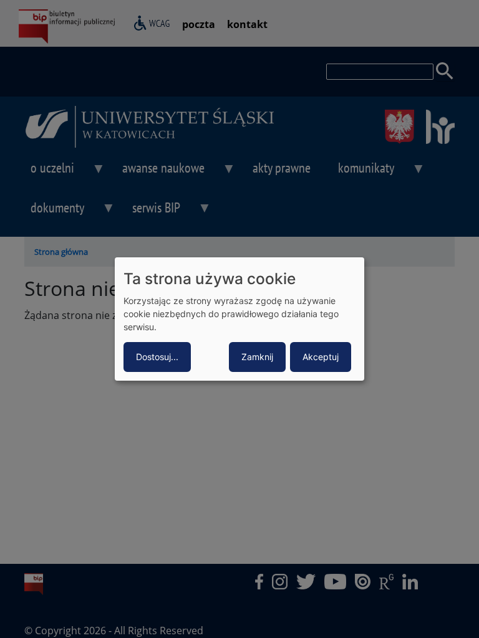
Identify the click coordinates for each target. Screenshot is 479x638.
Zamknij (257, 356)
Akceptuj (320, 356)
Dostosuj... (157, 356)
